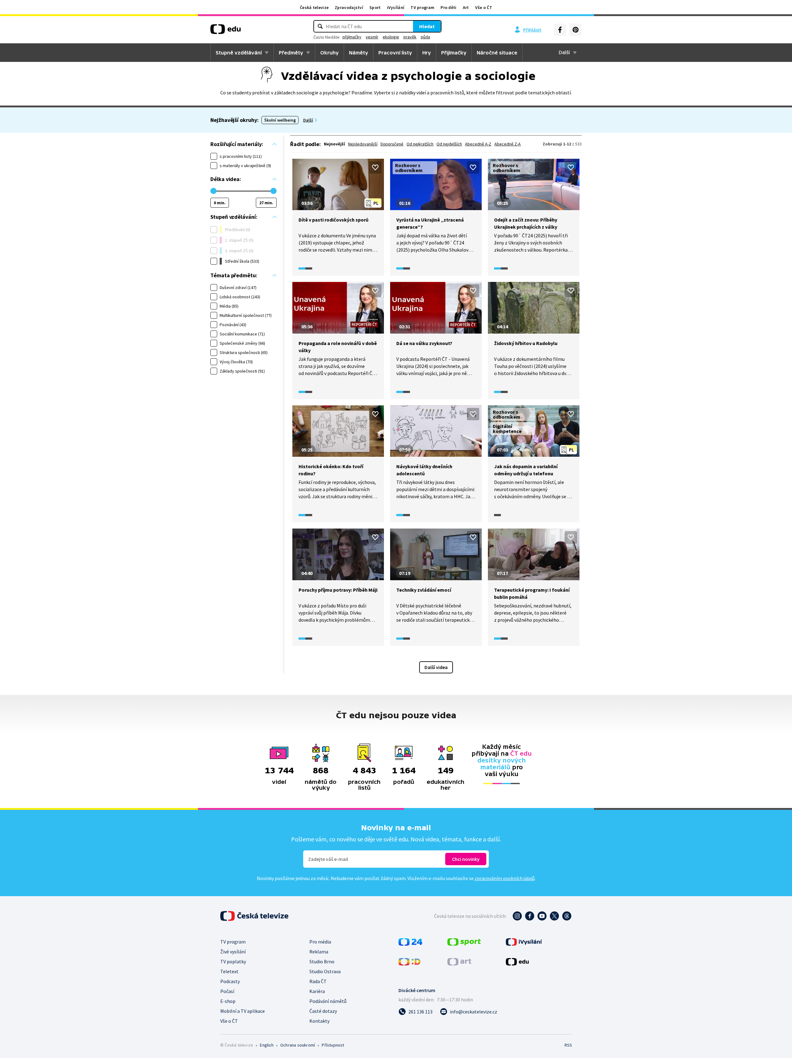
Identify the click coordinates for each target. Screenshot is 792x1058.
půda (425, 37)
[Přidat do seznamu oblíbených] (375, 167)
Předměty (291, 52)
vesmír (372, 37)
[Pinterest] (575, 30)
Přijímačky (454, 52)
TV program (422, 7)
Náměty (358, 52)
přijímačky (351, 37)
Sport (375, 7)
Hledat (427, 26)
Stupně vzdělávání (239, 52)
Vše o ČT (483, 7)
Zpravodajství (349, 7)
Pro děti (448, 7)
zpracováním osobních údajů (505, 878)
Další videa (436, 667)
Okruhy (329, 52)
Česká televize (314, 7)
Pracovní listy (395, 52)
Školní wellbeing (280, 120)
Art (466, 7)
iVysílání (396, 7)
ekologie (391, 37)
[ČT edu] (225, 31)
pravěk (409, 37)
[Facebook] (560, 30)
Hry (426, 52)
